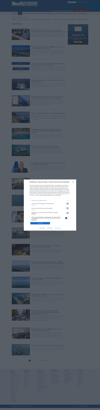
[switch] (67, 203)
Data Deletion (42, 228)
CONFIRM (40, 223)
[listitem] (50, 200)
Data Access (50, 228)
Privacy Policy (58, 228)
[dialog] (50, 205)
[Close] (73, 182)
